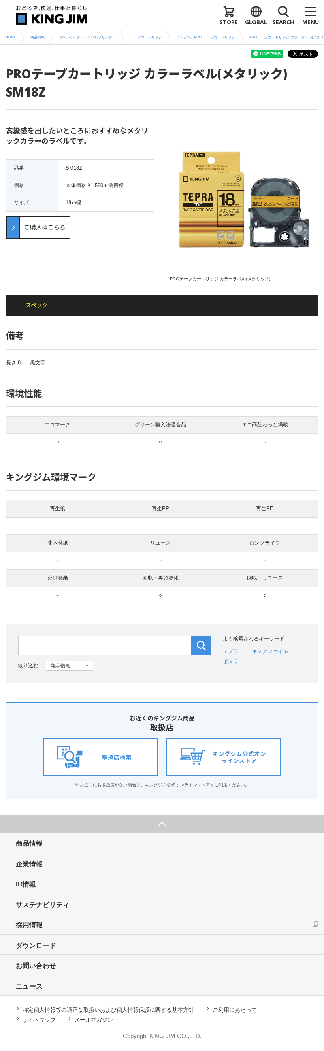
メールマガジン (93, 1020)
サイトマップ (39, 1020)
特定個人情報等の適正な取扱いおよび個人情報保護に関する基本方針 (108, 1010)
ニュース (29, 986)
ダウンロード (36, 945)
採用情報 (29, 925)
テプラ (230, 651)
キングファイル (270, 651)
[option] (244, 204)
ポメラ (230, 662)
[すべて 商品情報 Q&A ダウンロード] (55, 665)
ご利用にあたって (235, 1010)
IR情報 (26, 884)
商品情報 (29, 843)
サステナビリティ (43, 905)
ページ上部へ (162, 824)
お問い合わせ (36, 966)
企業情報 (29, 864)
